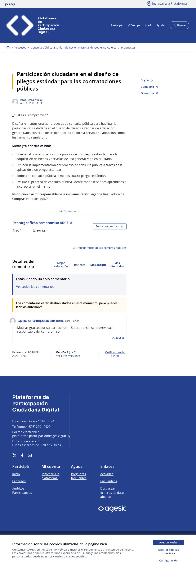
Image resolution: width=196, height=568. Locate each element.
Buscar (179, 26)
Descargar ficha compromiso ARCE (42, 222)
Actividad (107, 474)
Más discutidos (117, 264)
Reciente (79, 265)
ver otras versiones (68, 356)
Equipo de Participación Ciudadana (41, 321)
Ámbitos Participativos (22, 490)
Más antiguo (98, 265)
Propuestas (128, 47)
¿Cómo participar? (139, 25)
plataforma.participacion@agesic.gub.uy (41, 436)
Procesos (20, 47)
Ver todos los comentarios (35, 286)
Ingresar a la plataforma (50, 476)
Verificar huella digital (115, 354)
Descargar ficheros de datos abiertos (112, 492)
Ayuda (160, 25)
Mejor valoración (61, 264)
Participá (116, 25)
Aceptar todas (168, 542)
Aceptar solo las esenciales (168, 551)
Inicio (16, 474)
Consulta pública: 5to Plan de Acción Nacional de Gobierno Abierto (73, 47)
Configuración (168, 560)
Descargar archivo (107, 226)
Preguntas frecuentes (79, 476)
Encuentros (108, 481)
